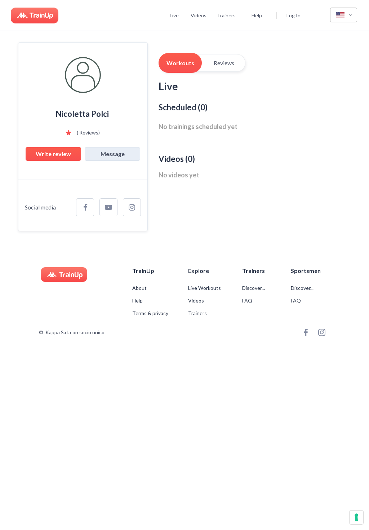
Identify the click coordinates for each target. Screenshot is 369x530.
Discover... (254, 288)
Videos (198, 15)
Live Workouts (204, 288)
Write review (53, 153)
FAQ (247, 301)
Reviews (224, 62)
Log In (293, 15)
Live (174, 15)
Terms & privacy (150, 313)
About (139, 288)
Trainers (226, 15)
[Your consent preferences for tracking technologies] (356, 517)
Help (257, 15)
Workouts (180, 62)
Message (113, 153)
